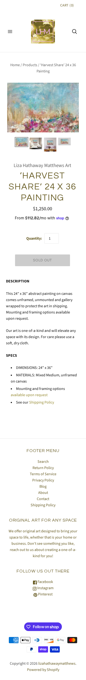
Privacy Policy (43, 480)
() (67, 5)
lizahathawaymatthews (56, 663)
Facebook (45, 581)
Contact (43, 499)
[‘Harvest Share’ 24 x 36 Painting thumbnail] (21, 142)
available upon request (29, 395)
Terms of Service (43, 474)
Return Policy (43, 467)
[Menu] (10, 31)
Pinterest (45, 594)
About (43, 492)
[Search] (74, 31)
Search (43, 461)
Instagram (45, 588)
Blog (43, 486)
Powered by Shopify (43, 669)
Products (30, 65)
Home (15, 65)
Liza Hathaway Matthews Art (42, 165)
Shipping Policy (41, 402)
